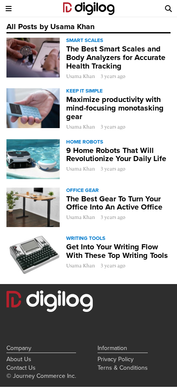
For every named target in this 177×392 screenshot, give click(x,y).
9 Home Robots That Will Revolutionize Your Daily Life (116, 155)
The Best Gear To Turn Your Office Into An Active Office (114, 203)
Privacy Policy (116, 359)
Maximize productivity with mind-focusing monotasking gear (115, 108)
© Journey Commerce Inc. (41, 375)
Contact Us (21, 367)
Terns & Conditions (123, 367)
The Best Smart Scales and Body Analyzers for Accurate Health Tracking (115, 57)
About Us (18, 359)
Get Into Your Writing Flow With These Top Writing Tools (117, 251)
